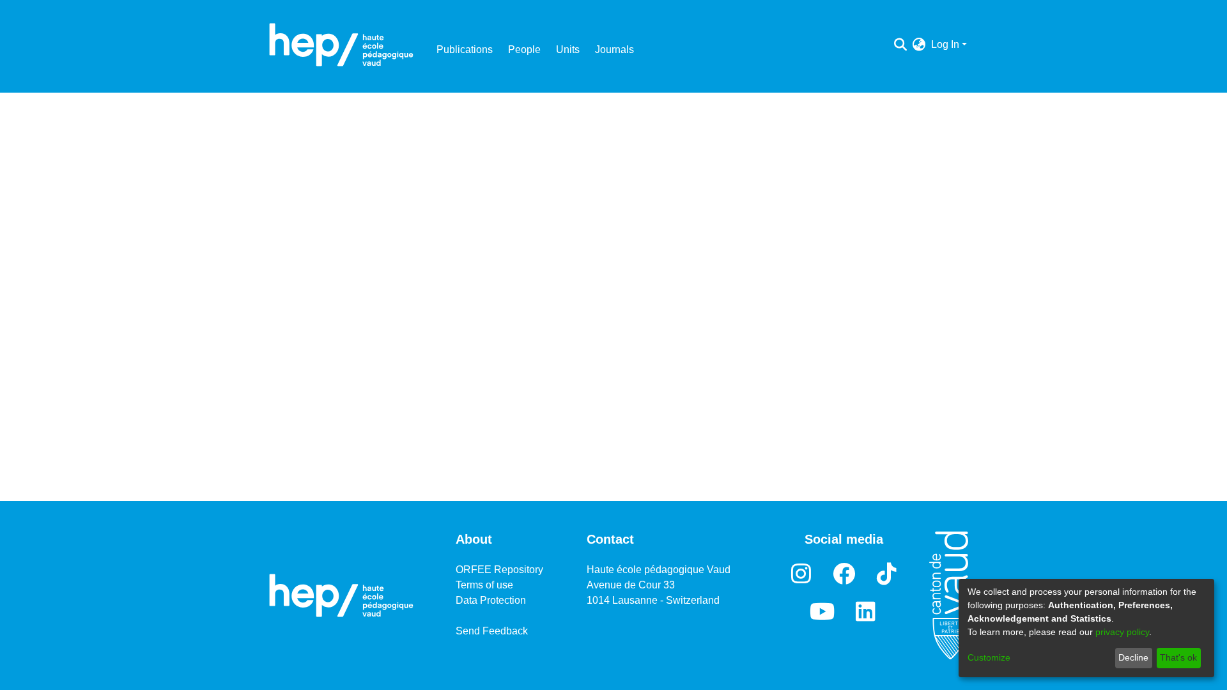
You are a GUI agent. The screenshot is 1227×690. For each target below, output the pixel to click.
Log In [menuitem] (945, 44)
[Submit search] (901, 44)
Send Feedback (492, 630)
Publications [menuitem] (464, 49)
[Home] (341, 45)
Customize (989, 657)
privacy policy (1122, 632)
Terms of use (484, 584)
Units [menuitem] (568, 49)
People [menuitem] (524, 49)
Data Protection (491, 600)
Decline (1133, 657)
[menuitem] (919, 44)
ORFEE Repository (499, 569)
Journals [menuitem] (614, 49)
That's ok (1178, 657)
